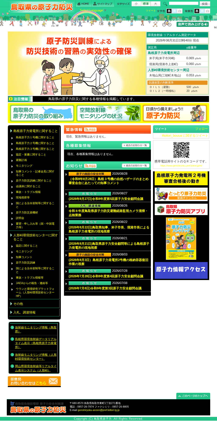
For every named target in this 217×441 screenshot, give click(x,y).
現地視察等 (23, 197)
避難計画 (21, 160)
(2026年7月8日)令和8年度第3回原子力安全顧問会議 (105, 288)
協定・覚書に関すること (31, 154)
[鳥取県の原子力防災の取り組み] (41, 113)
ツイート (151, 10)
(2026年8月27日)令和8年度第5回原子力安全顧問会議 (106, 199)
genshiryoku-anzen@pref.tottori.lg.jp (99, 410)
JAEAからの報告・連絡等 (32, 283)
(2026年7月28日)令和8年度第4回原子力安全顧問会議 (106, 276)
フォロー (201, 129)
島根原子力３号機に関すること (35, 148)
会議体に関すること (28, 186)
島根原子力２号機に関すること (35, 143)
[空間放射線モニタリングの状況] (108, 113)
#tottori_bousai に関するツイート (185, 135)
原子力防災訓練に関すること (34, 180)
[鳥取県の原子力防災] (40, 12)
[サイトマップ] (103, 3)
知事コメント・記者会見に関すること (35, 173)
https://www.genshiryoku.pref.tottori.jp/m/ (181, 165)
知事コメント (24, 257)
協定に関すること (27, 245)
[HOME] (84, 3)
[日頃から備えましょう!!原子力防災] (175, 113)
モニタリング (24, 165)
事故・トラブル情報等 (30, 277)
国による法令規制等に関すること (35, 205)
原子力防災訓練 (25, 262)
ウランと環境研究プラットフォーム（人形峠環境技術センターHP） (35, 292)
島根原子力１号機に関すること (35, 137)
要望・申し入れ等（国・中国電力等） (35, 225)
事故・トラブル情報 (29, 192)
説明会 (20, 218)
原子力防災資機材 (27, 212)
